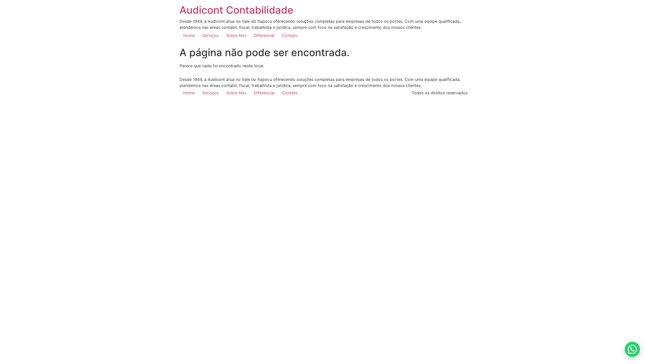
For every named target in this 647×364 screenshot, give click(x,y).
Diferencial (264, 35)
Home (189, 35)
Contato (290, 35)
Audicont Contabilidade (236, 10)
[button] (632, 349)
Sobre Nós (236, 35)
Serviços (210, 35)
